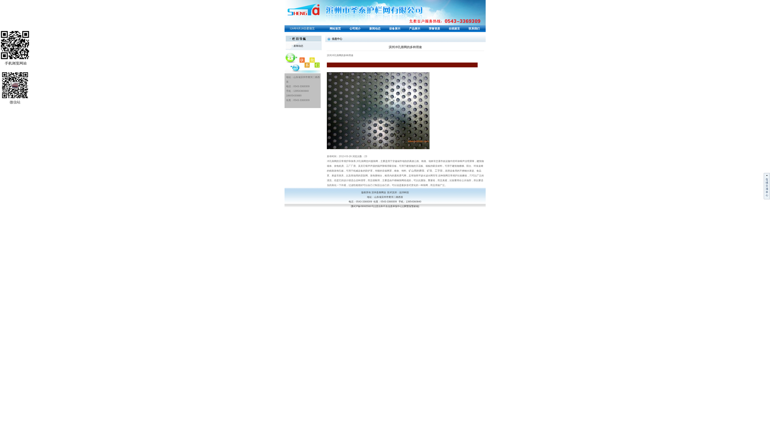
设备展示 (394, 28)
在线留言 (454, 28)
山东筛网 (301, 224)
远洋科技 (404, 192)
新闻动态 (375, 28)
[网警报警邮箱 (410, 206)
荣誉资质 (434, 28)
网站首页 (335, 28)
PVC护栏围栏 (313, 224)
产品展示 (414, 28)
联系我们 (474, 28)
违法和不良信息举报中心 (389, 206)
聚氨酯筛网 (291, 224)
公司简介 (355, 28)
